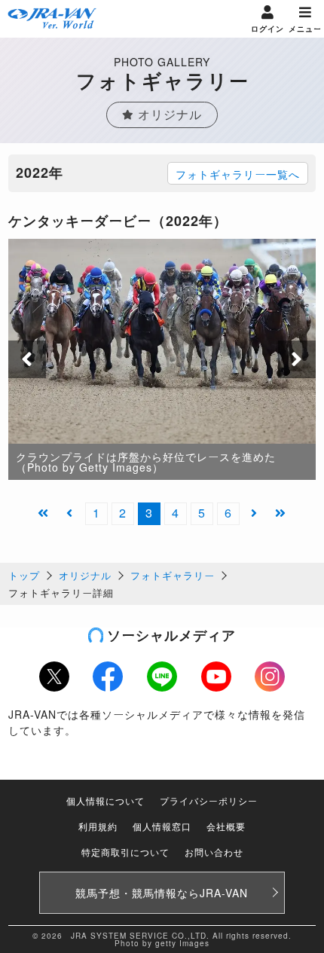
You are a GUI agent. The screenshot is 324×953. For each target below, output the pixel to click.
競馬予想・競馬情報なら (161, 892)
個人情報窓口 (162, 826)
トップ (24, 575)
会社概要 (226, 826)
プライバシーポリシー (209, 800)
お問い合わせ (214, 851)
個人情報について (105, 800)
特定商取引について (125, 851)
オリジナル (85, 575)
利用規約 (98, 826)
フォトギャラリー (172, 575)
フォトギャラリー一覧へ (238, 174)
